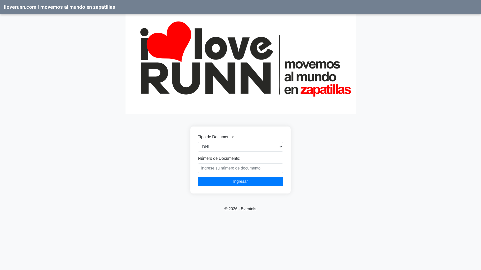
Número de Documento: (219, 158)
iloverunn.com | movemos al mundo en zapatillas (59, 7)
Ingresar (240, 181)
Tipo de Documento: (216, 137)
